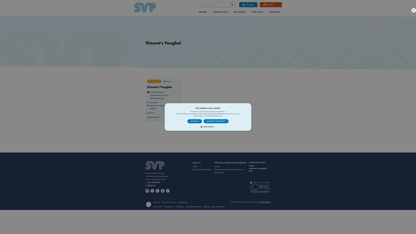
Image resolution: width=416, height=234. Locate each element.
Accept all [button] (195, 121)
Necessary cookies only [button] (216, 121)
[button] (413, 10)
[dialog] (208, 117)
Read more (218, 116)
